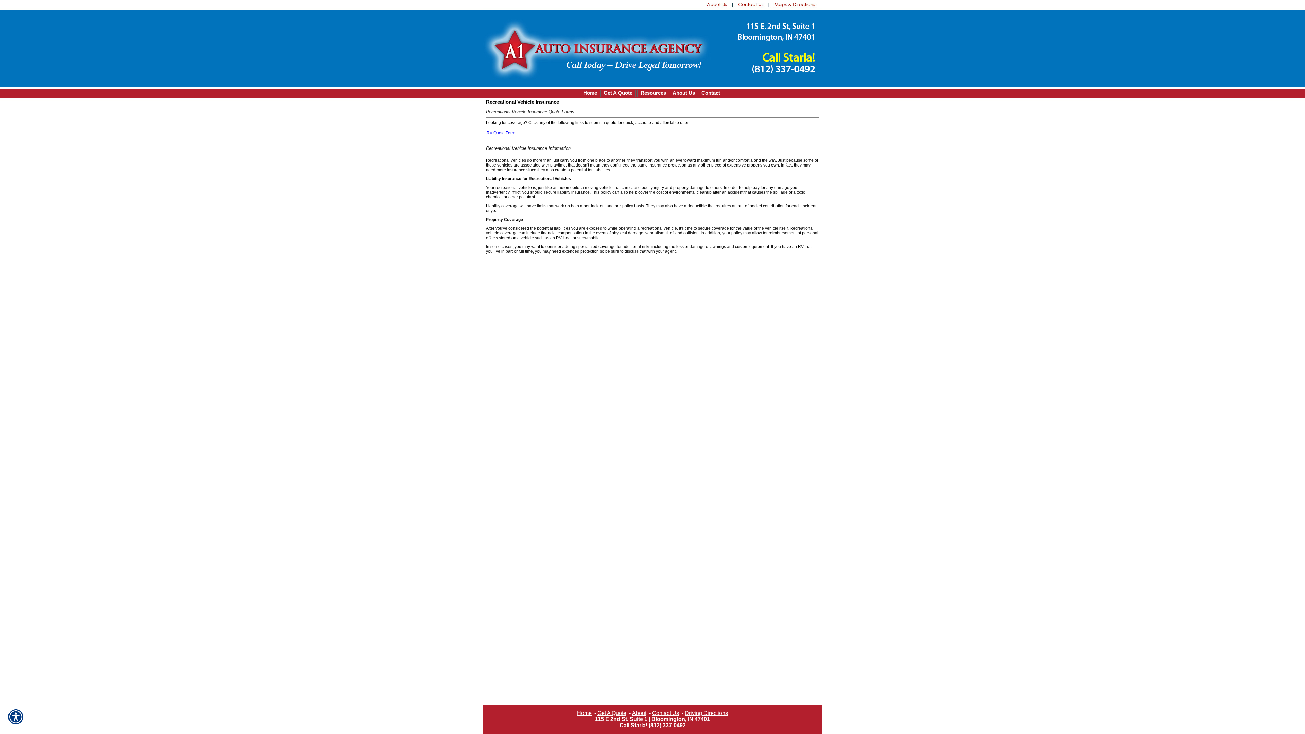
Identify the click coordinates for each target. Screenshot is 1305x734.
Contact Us (665, 713)
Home (584, 713)
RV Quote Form (501, 132)
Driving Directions (706, 713)
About (639, 713)
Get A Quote (611, 713)
